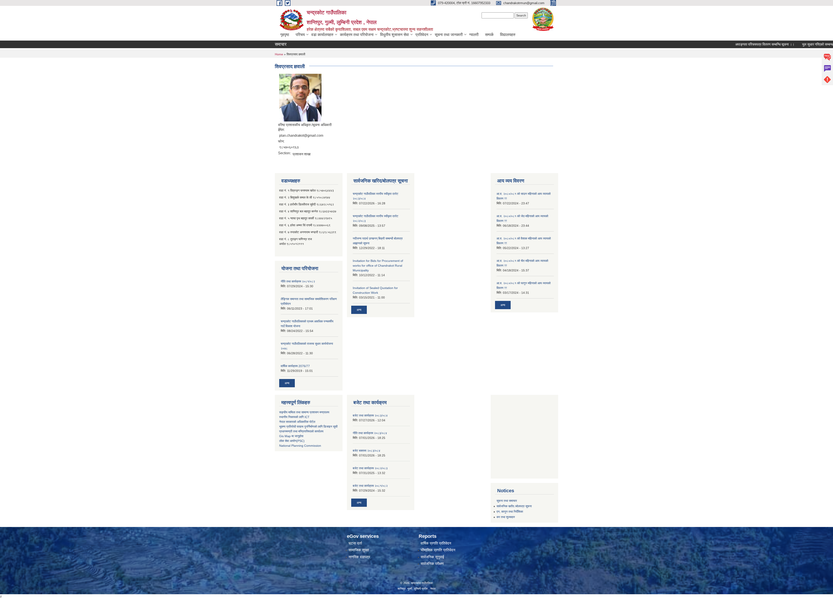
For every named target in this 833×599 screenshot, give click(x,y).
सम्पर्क (489, 35)
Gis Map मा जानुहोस (291, 436)
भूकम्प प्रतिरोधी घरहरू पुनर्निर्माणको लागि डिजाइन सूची (308, 426)
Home (279, 54)
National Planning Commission (300, 445)
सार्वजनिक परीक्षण (432, 564)
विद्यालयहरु (507, 35)
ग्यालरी (474, 35)
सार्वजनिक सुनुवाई (432, 557)
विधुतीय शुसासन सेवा (394, 35)
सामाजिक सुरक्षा (359, 550)
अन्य (287, 383)
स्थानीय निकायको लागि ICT (294, 417)
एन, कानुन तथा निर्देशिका (510, 511)
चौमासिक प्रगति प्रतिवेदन (438, 550)
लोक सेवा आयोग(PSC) (292, 441)
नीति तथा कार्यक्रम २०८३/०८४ (370, 433)
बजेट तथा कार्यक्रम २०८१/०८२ (370, 485)
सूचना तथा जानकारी (449, 35)
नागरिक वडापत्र (359, 557)
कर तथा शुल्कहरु (506, 517)
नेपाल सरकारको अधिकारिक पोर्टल (297, 421)
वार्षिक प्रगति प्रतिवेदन (436, 543)
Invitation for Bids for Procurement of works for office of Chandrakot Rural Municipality (378, 265)
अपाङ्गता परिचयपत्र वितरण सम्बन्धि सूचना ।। (745, 44)
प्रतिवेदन (421, 35)
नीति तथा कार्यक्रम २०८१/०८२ (298, 281)
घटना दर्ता (355, 543)
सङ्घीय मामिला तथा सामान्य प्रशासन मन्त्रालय (304, 412)
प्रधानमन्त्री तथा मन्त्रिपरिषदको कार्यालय (301, 431)
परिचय (300, 35)
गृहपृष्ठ (284, 35)
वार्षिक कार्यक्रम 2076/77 (295, 366)
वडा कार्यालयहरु (322, 35)
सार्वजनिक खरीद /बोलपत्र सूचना (514, 506)
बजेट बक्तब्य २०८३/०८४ (366, 450)
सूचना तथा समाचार (507, 500)
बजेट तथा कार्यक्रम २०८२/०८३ (370, 468)
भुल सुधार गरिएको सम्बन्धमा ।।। (803, 44)
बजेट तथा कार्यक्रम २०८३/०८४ (370, 415)
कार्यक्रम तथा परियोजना (357, 35)
